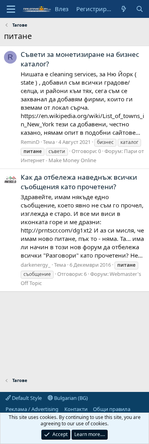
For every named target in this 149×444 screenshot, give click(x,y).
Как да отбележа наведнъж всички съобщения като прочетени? (79, 182)
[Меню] (11, 9)
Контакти (75, 409)
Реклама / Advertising (32, 409)
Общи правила (111, 409)
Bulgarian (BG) (70, 397)
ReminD (30, 141)
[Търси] (139, 9)
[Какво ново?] (124, 9)
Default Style (26, 397)
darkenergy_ (35, 264)
